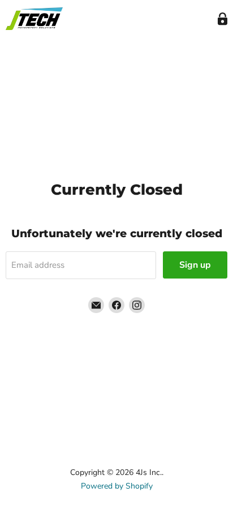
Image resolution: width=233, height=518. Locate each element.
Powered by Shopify (117, 486)
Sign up (195, 265)
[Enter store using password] (222, 19)
